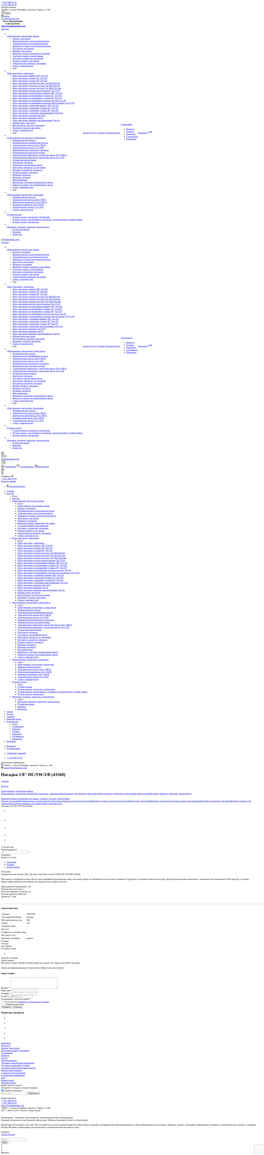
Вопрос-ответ (7, 1080)
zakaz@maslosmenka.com (13, 26)
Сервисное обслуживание (13, 1073)
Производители (8, 1083)
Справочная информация (13, 1075)
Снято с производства (51, 803)
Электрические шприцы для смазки (24, 803)
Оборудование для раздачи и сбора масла (37, 607)
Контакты (5, 1045)
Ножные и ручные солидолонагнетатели (110, 801)
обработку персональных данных (33, 1002)
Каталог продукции (10, 1048)
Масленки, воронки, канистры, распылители (39, 702)
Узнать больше (8, 1134)
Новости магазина (13, 1090)
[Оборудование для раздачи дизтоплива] (44, 192)
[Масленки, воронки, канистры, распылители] (44, 224)
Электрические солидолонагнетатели (73, 801)
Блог (3, 1078)
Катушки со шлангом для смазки (215, 801)
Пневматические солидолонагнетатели (37, 801)
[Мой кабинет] (2, 454)
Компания (6, 1043)
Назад (15, 496)
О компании (18, 726)
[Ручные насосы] (44, 212)
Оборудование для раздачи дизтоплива (36, 664)
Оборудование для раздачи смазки (34, 506)
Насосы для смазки (10, 801)
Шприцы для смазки (160, 801)
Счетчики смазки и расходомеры (185, 801)
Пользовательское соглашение (15, 1050)
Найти (4, 1143)
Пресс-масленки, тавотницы (31, 543)
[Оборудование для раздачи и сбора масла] (44, 135)
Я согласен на (26, 1002)
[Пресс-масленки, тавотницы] (44, 71)
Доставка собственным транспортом (18, 1068)
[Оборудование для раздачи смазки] (44, 33)
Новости (5, 1055)
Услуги (4, 1058)
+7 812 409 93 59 (9, 2)
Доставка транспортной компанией (17, 1063)
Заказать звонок (8, 481)
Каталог (16, 498)
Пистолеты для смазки (139, 801)
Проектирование (9, 1060)
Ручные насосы (25, 687)
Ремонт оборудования (11, 1070)
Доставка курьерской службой (15, 1065)
